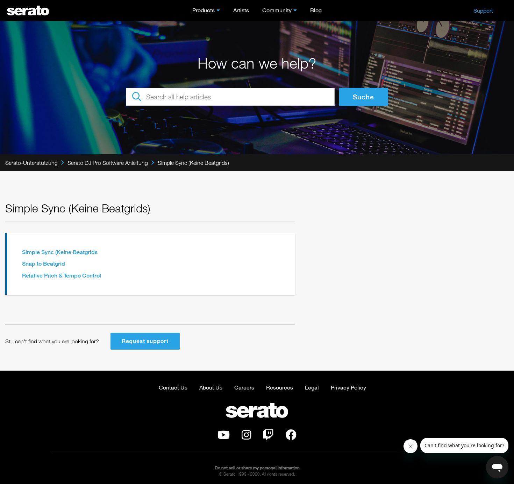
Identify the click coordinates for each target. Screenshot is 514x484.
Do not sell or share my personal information (257, 467)
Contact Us (173, 387)
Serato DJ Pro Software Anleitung (107, 163)
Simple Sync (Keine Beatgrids (60, 252)
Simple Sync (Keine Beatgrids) (193, 163)
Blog (316, 10)
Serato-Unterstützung (31, 163)
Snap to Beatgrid (43, 263)
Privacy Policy (348, 387)
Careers (244, 387)
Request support (145, 341)
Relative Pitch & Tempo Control (61, 275)
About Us (210, 387)
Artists (241, 10)
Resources (279, 387)
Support (483, 10)
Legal (312, 387)
